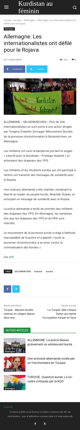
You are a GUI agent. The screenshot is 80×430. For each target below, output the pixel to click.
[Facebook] (7, 289)
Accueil (7, 20)
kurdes (49, 271)
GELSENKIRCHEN (23, 271)
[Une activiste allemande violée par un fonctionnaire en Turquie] (14, 364)
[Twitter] (16, 289)
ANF (11, 257)
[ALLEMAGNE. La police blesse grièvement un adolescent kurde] (14, 345)
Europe (17, 20)
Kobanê (38, 271)
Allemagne (29, 20)
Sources (8, 407)
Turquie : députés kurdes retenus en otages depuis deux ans (19, 313)
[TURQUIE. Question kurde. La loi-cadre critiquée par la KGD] (14, 382)
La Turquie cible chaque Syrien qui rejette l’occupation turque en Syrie (59, 313)
